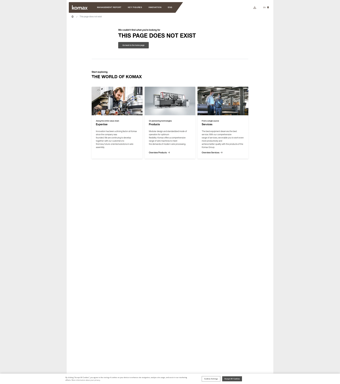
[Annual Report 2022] (80, 7)
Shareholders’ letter (105, 16)
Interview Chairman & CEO (108, 22)
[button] (211, 378)
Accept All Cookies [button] (232, 379)
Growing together (104, 27)
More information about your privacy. (86, 380)
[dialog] (170, 379)
